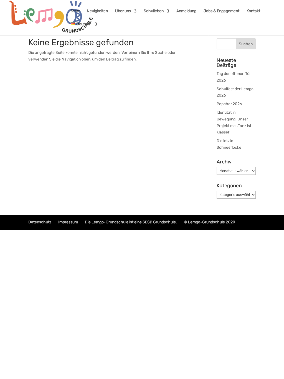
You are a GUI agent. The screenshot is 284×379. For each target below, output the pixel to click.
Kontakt (253, 11)
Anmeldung (186, 11)
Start (75, 11)
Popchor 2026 (229, 104)
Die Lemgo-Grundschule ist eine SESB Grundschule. (131, 222)
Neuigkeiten (97, 11)
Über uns (123, 11)
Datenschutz (39, 222)
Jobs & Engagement (221, 11)
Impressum (68, 222)
